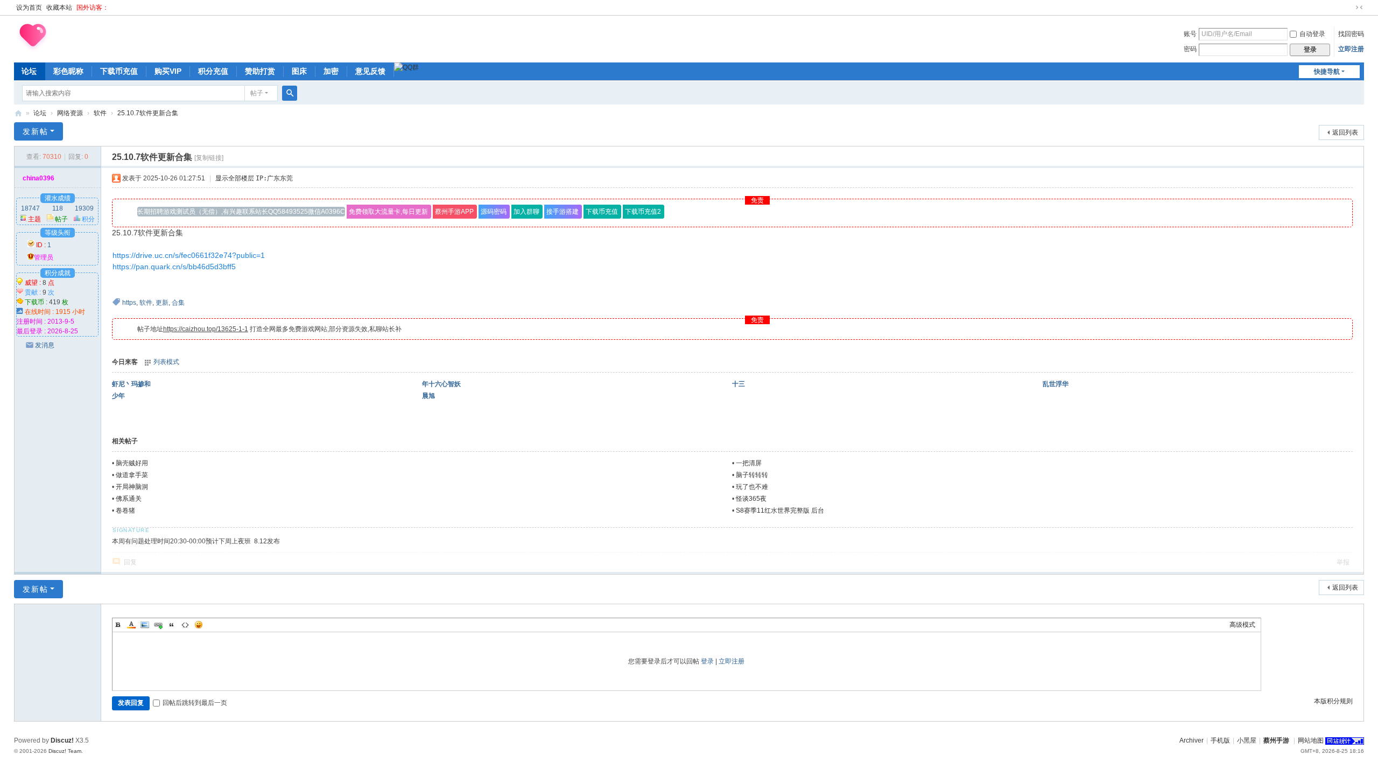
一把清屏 (749, 463)
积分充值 (213, 71)
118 (57, 208)
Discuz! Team (64, 751)
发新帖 (35, 131)
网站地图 (1311, 740)
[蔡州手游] (33, 37)
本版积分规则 (1333, 701)
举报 (1343, 562)
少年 (118, 396)
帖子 (256, 93)
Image (144, 624)
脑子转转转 (752, 475)
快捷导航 (1327, 71)
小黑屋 (1246, 740)
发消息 (44, 345)
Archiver (1191, 740)
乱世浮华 (1055, 384)
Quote (171, 624)
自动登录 (1312, 34)
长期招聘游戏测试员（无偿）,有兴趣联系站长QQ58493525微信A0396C (241, 211)
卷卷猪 (125, 510)
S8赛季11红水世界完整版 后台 (780, 510)
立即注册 (1351, 49)
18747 (30, 208)
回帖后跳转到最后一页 (195, 703)
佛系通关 (129, 498)
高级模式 (1242, 624)
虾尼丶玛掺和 (131, 384)
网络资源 (70, 113)
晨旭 (428, 396)
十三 (738, 384)
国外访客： (92, 7)
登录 (707, 661)
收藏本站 (59, 7)
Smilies (198, 624)
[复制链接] (208, 158)
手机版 (1220, 740)
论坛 (29, 71)
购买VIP (167, 71)
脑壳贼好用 (132, 463)
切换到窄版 (1359, 7)
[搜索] (289, 93)
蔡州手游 (18, 113)
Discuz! (62, 740)
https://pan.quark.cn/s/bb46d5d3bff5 (174, 266)
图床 (299, 71)
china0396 (38, 178)
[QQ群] (406, 67)
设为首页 (29, 7)
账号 (1190, 34)
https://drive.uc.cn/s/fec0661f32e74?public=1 (189, 255)
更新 (162, 302)
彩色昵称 (68, 71)
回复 (130, 562)
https (129, 302)
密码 (1190, 49)
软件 (100, 113)
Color (131, 624)
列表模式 (166, 362)
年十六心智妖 (441, 384)
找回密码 (1351, 34)
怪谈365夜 (751, 498)
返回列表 (1345, 132)
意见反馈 (370, 71)
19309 (84, 208)
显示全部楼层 (234, 178)
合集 (178, 302)
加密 (331, 71)
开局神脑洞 (132, 487)
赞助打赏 (260, 71)
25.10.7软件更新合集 (147, 113)
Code (185, 624)
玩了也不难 (752, 487)
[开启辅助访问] (1349, 7)
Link (158, 624)
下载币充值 (119, 71)
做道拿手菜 (132, 475)
